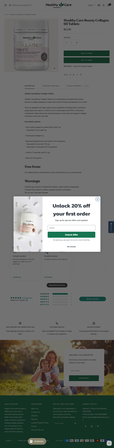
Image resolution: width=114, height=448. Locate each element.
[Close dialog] (98, 199)
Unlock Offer (71, 234)
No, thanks (71, 246)
